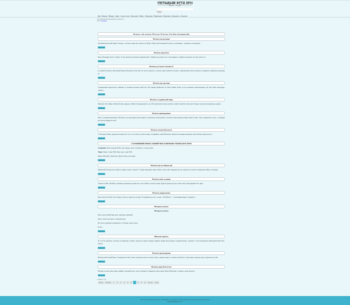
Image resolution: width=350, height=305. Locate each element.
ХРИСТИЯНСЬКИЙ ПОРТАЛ (173, 301)
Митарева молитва (161, 206)
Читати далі (101, 47)
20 (145, 282)
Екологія (184, 16)
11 (113, 282)
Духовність (176, 16)
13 (120, 282)
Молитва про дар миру (161, 83)
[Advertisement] (131, 26)
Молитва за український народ (161, 99)
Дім (99, 16)
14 (124, 282)
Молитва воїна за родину (161, 179)
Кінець (157, 282)
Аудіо (117, 16)
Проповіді (167, 16)
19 (141, 282)
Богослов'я (134, 16)
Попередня (108, 282)
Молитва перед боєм (161, 52)
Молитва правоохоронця (161, 253)
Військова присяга (161, 236)
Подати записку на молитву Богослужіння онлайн (175, 294)
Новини (104, 16)
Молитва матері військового (161, 130)
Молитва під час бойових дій (161, 165)
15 (127, 282)
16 (131, 282)
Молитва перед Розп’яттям (161, 267)
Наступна (150, 282)
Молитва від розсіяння (161, 39)
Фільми (111, 16)
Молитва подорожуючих (161, 193)
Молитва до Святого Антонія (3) (161, 66)
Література (149, 16)
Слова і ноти (125, 16)
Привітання (158, 16)
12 (117, 282)
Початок (101, 282)
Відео (142, 16)
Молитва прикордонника (161, 113)
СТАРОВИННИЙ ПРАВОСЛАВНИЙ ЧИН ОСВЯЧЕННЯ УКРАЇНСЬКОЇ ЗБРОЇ (161, 143)
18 (138, 282)
